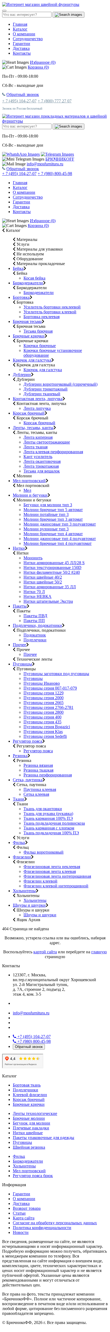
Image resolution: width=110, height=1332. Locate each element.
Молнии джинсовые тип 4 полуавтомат (59, 538)
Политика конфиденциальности (42, 1227)
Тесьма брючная (38, 331)
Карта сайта (23, 1218)
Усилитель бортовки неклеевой (52, 307)
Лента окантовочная (42, 461)
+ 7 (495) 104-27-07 (19, 101)
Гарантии (21, 43)
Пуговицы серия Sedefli (45, 736)
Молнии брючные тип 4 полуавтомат (57, 543)
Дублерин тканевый (41, 394)
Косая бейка (34, 278)
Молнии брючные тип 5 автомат (53, 509)
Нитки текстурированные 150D (52, 567)
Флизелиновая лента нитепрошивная (57, 876)
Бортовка (21, 297)
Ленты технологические (35, 1113)
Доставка (21, 48)
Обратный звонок (22, 94)
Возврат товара (27, 1208)
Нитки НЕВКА (37, 596)
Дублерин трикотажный (45, 389)
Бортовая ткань (27, 1085)
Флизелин (22, 857)
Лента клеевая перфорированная (53, 451)
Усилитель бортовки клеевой (49, 312)
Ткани (18, 799)
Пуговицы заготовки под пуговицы (56, 673)
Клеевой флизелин (30, 1094)
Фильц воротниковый (43, 852)
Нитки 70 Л (34, 591)
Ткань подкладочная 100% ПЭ (51, 833)
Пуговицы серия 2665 (43, 702)
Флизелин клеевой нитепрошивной (55, 886)
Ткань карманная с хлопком (48, 828)
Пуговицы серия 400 (42, 717)
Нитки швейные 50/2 (42, 582)
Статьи (19, 1213)
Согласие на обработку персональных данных (55, 1223)
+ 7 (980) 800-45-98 (55, 173)
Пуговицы (22, 664)
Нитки (19, 548)
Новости (21, 1232)
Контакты (22, 53)
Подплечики (34, 640)
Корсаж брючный (29, 413)
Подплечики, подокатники (37, 625)
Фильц (19, 842)
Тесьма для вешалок (41, 471)
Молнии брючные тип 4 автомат (53, 533)
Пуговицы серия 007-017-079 (50, 688)
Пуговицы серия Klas (43, 731)
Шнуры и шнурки (29, 905)
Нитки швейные (28, 1132)
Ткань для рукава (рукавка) (48, 813)
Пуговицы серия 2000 (43, 697)
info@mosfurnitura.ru (45, 164)
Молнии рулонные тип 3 (46, 529)
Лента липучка (37, 408)
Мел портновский (29, 480)
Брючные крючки (29, 336)
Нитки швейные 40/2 (42, 577)
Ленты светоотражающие (46, 442)
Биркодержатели (28, 283)
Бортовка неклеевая (41, 316)
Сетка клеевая (36, 794)
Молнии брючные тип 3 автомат (53, 519)
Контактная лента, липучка (37, 398)
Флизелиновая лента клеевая (49, 871)
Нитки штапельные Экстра (48, 601)
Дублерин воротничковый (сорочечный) (60, 384)
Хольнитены (24, 890)
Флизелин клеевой (40, 881)
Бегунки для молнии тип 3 (47, 505)
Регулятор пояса (27, 741)
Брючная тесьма (27, 321)
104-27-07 (34, 1036)
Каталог (20, 29)
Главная (20, 24)
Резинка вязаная (38, 765)
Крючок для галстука (32, 360)
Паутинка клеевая (39, 789)
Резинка (20, 755)
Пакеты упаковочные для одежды (43, 1137)
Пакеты (20, 606)
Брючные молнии (29, 1118)
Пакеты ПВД (35, 615)
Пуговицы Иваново (41, 683)
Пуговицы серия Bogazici (46, 726)
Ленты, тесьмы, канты (33, 427)
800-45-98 (34, 1041)
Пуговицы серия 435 (42, 722)
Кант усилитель (37, 456)
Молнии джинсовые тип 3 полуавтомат (59, 524)
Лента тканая (35, 447)
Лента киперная (38, 437)
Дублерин (22, 374)
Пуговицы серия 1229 (43, 693)
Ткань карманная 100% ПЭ (48, 818)
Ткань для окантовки (42, 808)
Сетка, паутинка (27, 779)
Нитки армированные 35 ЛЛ (49, 587)
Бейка (18, 268)
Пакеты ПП (34, 620)
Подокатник (34, 635)
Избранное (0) (43, 62)
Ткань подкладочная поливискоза (54, 823)
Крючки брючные (39, 345)
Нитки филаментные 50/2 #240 (51, 572)
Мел (27, 490)
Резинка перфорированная (47, 775)
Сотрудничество (28, 38)
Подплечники (25, 1090)
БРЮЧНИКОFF (59, 159)
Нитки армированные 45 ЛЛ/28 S (54, 562)
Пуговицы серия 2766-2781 (48, 707)
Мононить (32, 558)
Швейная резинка (29, 1147)
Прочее (19, 644)
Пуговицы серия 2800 (43, 712)
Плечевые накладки (31, 1128)
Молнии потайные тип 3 (46, 514)
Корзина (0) (38, 67)
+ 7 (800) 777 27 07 (55, 101)
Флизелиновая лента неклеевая (51, 866)
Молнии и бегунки (30, 495)
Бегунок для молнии (31, 1123)
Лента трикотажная (41, 466)
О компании (24, 34)
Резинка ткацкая (38, 770)
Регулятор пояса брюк (33, 1175)
